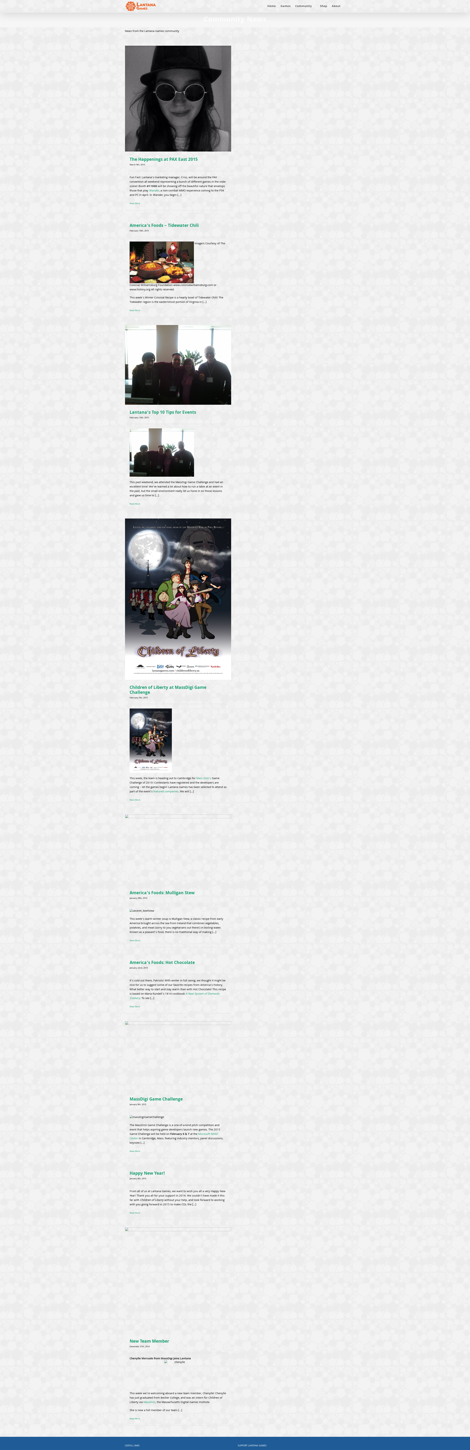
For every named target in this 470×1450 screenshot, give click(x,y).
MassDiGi (149, 1402)
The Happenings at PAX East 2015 (164, 160)
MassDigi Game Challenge (156, 1099)
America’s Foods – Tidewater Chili (164, 226)
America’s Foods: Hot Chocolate (162, 963)
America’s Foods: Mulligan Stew (162, 893)
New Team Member (149, 1341)
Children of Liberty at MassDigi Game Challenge (168, 690)
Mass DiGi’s (203, 778)
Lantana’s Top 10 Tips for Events (163, 412)
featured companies (165, 791)
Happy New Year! (147, 1173)
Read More (135, 203)
